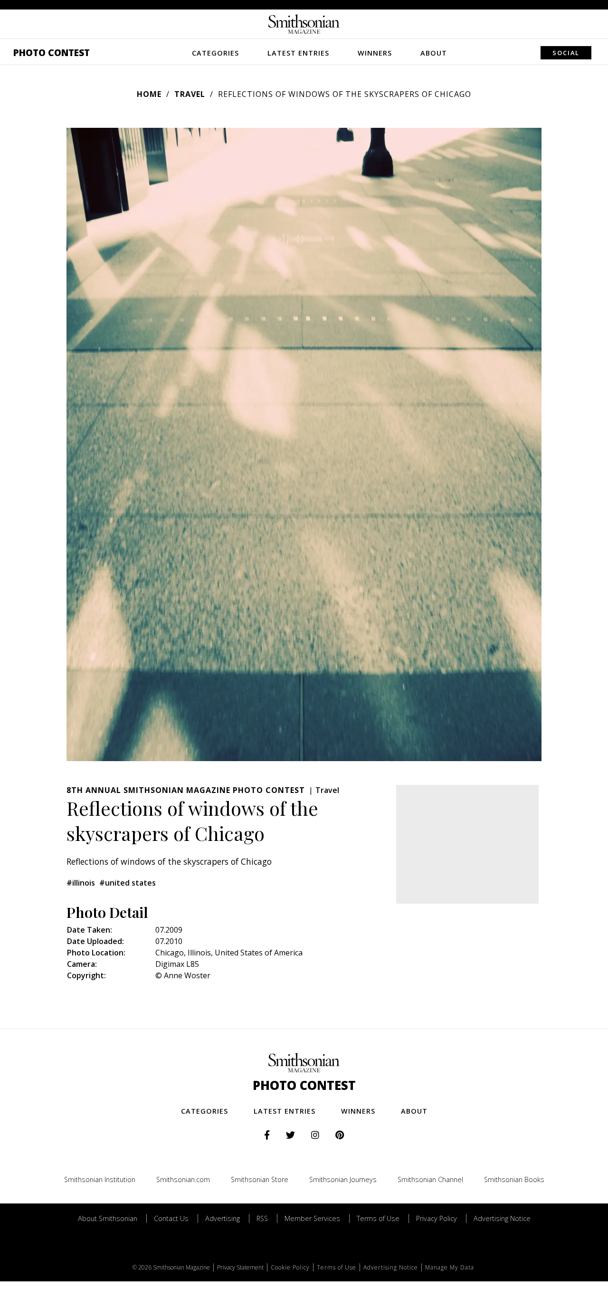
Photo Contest (51, 52)
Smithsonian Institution (99, 1179)
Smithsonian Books (514, 1179)
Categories (215, 52)
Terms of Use (378, 1218)
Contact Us (171, 1218)
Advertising (222, 1218)
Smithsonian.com (183, 1179)
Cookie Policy (290, 1267)
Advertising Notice (502, 1218)
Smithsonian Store (259, 1179)
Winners (375, 52)
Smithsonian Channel (430, 1179)
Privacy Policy (436, 1218)
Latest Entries (298, 52)
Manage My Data (449, 1267)
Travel (189, 94)
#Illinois (80, 883)
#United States (127, 883)
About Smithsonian (107, 1218)
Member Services (312, 1218)
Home (149, 94)
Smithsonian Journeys (343, 1179)
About (433, 52)
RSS (262, 1218)
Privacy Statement (240, 1267)
